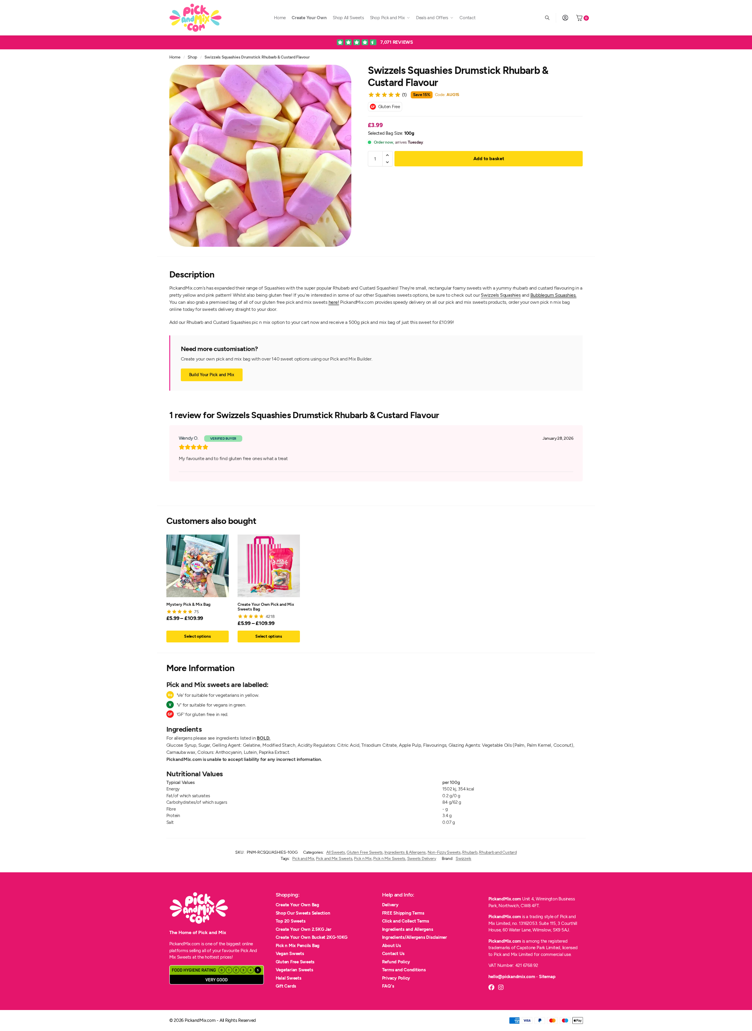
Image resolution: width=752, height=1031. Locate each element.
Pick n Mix (363, 858)
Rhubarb (469, 852)
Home (175, 57)
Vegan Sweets (290, 953)
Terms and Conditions (404, 969)
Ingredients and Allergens (407, 929)
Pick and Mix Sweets (334, 858)
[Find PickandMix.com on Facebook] (491, 987)
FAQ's (388, 986)
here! (334, 302)
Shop (192, 57)
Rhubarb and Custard (498, 852)
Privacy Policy (396, 978)
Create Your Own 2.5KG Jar (304, 929)
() (404, 95)
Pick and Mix (303, 858)
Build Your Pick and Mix (211, 374)
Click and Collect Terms (405, 921)
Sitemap (547, 976)
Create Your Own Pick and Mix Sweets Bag (266, 606)
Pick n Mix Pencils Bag (298, 945)
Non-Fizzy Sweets (444, 852)
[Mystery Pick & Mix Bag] (197, 566)
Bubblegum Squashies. (553, 295)
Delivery (390, 904)
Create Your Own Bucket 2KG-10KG (312, 937)
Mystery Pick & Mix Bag (188, 604)
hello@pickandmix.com (511, 976)
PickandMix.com (504, 899)
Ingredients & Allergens (405, 852)
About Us (391, 945)
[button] (387, 155)
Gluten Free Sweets (365, 852)
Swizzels (463, 858)
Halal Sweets (288, 978)
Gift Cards (286, 986)
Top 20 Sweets (291, 921)
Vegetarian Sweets (294, 969)
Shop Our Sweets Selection (303, 913)
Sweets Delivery (421, 858)
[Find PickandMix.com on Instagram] (501, 987)
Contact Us (393, 953)
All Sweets (335, 852)
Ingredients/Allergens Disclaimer (414, 937)
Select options (197, 636)
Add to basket (488, 158)
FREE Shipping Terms (403, 913)
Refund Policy (396, 962)
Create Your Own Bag (297, 904)
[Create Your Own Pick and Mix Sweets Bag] (269, 566)
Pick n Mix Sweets (389, 858)
